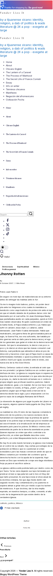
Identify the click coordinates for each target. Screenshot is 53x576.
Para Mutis (5, 549)
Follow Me (26, 528)
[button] (4, 247)
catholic (3, 503)
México (19, 503)
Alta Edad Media (22, 363)
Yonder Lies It (12, 12)
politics (11, 503)
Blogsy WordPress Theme (13, 574)
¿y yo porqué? (6, 560)
